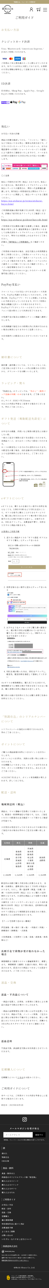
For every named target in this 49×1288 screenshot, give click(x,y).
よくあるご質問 (8, 1231)
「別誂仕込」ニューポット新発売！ (24, 2)
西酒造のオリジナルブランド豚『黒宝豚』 (19, 1177)
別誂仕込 (5, 1157)
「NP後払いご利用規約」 (18, 242)
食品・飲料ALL (8, 1173)
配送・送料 (6, 1208)
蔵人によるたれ (8, 1192)
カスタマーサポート (20, 1023)
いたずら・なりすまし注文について (17, 1239)
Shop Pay (17, 90)
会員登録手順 (7, 1227)
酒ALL (4, 1153)
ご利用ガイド (9, 1199)
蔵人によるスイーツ (10, 1181)
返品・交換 (6, 1212)
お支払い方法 (7, 1205)
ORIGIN (5, 1161)
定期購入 (5, 1216)
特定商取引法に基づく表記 (13, 1224)
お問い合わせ (7, 1235)
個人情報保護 (7, 1220)
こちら (20, 780)
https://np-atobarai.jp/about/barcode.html (24, 219)
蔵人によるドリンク (10, 1185)
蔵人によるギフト (9, 1188)
